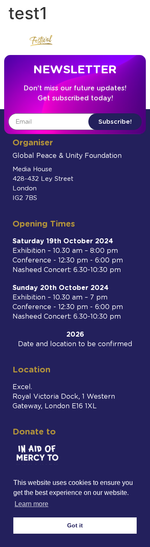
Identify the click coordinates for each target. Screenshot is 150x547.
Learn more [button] (31, 503)
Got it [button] (75, 525)
